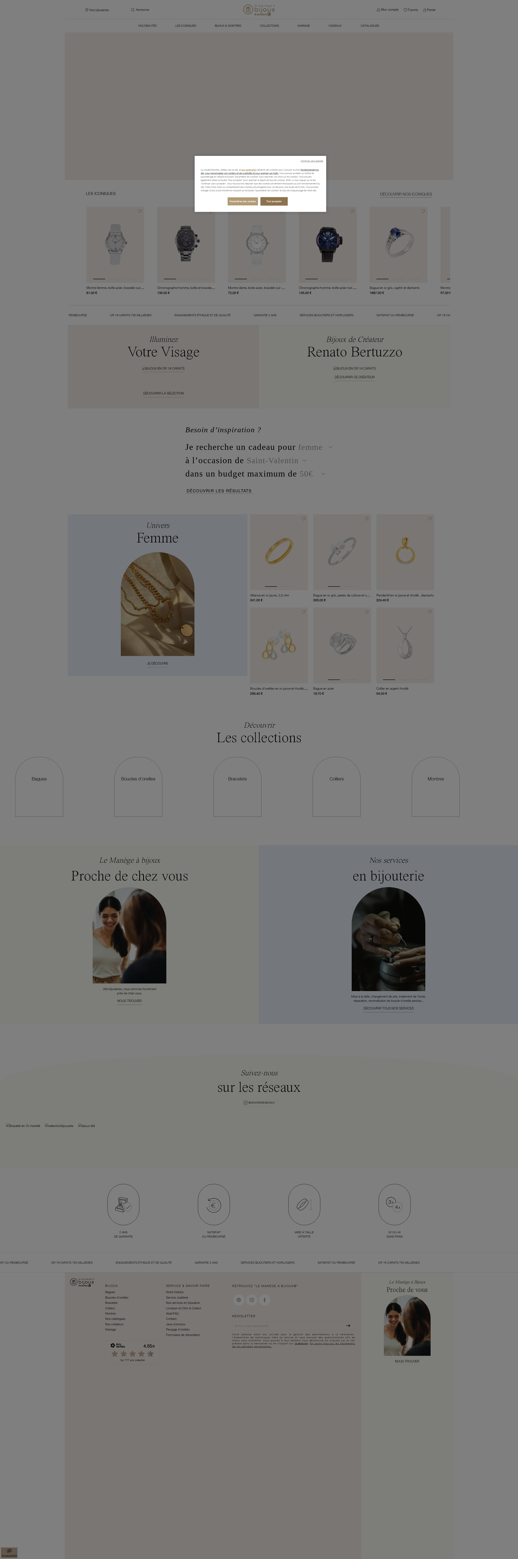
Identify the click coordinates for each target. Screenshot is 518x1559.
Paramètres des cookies (243, 201)
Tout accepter (274, 201)
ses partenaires (248, 169)
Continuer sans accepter (312, 161)
